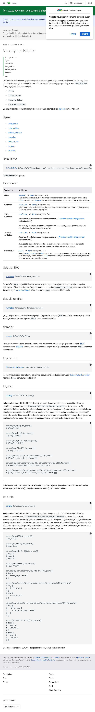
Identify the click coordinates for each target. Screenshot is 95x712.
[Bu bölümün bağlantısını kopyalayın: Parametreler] (19, 183)
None (32, 195)
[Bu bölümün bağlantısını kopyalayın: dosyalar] (15, 327)
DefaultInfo (13, 124)
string (9, 395)
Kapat (73, 34)
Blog (4, 678)
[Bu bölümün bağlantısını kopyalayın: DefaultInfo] (19, 159)
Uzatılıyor (13, 44)
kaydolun (6, 22)
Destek (51, 678)
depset (22, 195)
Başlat (85, 34)
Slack (51, 686)
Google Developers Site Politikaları (43, 660)
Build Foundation (9, 19)
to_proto (11, 150)
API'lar (22, 44)
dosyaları (12, 137)
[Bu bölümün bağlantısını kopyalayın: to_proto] (16, 497)
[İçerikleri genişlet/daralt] (15, 57)
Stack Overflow (55, 690)
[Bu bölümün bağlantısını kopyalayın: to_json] (14, 386)
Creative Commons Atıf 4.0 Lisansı (47, 657)
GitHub (5, 682)
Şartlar (5, 700)
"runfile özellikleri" (22, 290)
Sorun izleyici (54, 682)
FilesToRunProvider (15, 367)
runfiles (23, 205)
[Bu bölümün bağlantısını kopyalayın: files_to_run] (20, 358)
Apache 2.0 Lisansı (83, 657)
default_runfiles (15, 132)
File (21, 251)
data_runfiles (13, 128)
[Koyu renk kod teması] (90, 165)
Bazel (5, 44)
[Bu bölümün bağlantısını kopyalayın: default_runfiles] (24, 299)
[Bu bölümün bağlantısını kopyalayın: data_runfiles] (21, 267)
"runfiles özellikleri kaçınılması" (72, 219)
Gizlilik (13, 700)
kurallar (62, 109)
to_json (11, 146)
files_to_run (13, 141)
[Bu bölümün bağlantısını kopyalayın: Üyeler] (13, 117)
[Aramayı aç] (65, 2)
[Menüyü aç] (3, 3)
